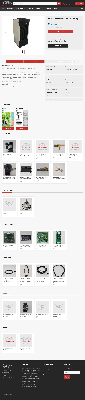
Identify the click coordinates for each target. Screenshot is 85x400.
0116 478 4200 (62, 41)
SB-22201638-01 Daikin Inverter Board (8, 246)
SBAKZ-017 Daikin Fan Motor (26, 212)
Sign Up (67, 377)
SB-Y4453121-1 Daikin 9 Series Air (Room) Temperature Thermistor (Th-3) (58, 281)
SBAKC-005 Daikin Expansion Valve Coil (73, 155)
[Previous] (5, 33)
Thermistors (60, 61)
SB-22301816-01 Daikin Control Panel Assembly (25, 246)
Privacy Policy (46, 369)
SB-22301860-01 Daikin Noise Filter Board (58, 246)
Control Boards (50, 61)
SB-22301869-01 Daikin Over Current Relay (26, 315)
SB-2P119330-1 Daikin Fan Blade (9, 212)
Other (55, 8)
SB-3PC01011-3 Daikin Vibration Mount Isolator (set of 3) (26, 156)
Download (8, 128)
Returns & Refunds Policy (48, 371)
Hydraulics (30, 8)
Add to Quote (60, 32)
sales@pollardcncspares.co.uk (8, 377)
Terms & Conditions (47, 367)
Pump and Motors (39, 61)
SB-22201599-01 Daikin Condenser (8, 315)
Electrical (38, 8)
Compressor (28, 61)
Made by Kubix (4, 396)
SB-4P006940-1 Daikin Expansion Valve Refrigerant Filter (42, 156)
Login (82, 8)
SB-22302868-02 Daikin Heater (8, 348)
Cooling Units (10, 8)
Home (3, 8)
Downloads (19, 61)
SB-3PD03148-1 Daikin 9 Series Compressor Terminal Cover (26, 178)
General (69, 61)
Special (76, 61)
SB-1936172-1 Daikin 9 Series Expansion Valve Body (59, 177)
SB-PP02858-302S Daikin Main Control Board (41, 246)
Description (10, 61)
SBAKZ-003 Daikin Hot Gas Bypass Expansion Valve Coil (9, 177)
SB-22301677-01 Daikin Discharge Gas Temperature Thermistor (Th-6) (9, 280)
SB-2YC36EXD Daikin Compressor (7, 155)
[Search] (59, 3)
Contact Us (58, 46)
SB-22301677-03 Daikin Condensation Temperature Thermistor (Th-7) (42, 280)
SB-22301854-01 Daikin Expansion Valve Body (58, 155)
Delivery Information (47, 373)
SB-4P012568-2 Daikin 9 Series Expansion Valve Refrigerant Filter (41, 178)
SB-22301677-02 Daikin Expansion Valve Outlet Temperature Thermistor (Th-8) (25, 281)
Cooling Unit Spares (20, 8)
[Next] (40, 33)
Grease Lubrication (47, 8)
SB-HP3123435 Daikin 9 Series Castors (25, 348)
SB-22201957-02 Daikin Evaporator (58, 315)
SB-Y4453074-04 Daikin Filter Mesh (42, 315)
